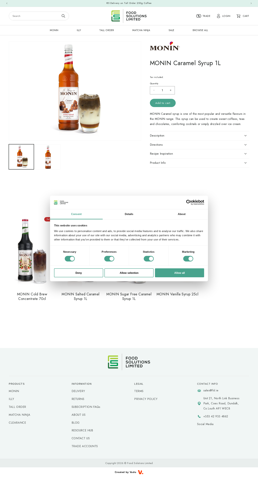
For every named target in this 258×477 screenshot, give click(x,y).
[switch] (109, 258)
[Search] (63, 16)
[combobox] (34, 16)
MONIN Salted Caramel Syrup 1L (81, 296)
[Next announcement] (251, 3)
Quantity (154, 83)
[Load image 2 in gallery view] (48, 156)
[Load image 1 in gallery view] (21, 156)
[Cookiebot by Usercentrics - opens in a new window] (188, 202)
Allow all (179, 272)
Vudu (133, 472)
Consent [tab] (76, 214)
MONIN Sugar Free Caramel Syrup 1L (128, 296)
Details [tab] (129, 214)
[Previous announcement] (7, 3)
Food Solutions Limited (140, 463)
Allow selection (129, 272)
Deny (78, 272)
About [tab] (182, 214)
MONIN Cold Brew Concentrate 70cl (32, 296)
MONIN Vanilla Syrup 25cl (177, 294)
